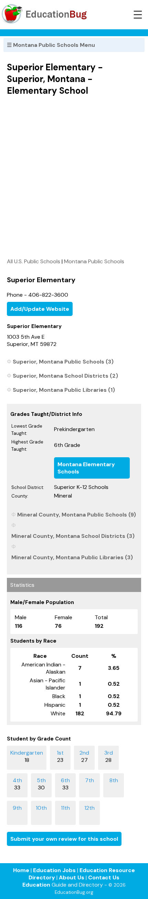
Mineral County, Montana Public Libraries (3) (72, 557)
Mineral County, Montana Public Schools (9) (76, 514)
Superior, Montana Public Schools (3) (63, 361)
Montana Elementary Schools (86, 468)
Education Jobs (54, 870)
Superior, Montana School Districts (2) (65, 375)
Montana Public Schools (94, 261)
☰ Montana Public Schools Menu (51, 45)
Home (21, 870)
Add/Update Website (39, 309)
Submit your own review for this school (64, 838)
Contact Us (103, 877)
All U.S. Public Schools (33, 261)
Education (36, 884)
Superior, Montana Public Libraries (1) (64, 390)
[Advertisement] (74, 177)
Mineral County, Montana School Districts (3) (73, 536)
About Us (71, 877)
